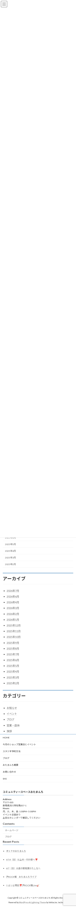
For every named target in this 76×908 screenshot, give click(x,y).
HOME (6, 737)
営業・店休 (13, 725)
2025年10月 (14, 636)
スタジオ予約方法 (11, 751)
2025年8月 (13, 648)
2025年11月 (14, 631)
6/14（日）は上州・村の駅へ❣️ (22, 859)
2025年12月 (14, 625)
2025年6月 (13, 660)
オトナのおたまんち (16, 851)
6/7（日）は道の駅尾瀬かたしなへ (23, 868)
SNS (5, 778)
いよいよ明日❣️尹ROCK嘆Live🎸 (22, 885)
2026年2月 (13, 613)
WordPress (24, 902)
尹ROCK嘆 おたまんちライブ (21, 876)
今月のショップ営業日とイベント (19, 744)
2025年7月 (13, 654)
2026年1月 (13, 619)
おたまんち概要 (10, 765)
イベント (12, 713)
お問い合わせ (9, 771)
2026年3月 (13, 608)
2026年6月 (13, 596)
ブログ (10, 719)
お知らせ (12, 708)
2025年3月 (10, 557)
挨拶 (9, 731)
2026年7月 (13, 590)
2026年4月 (13, 602)
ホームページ (11, 830)
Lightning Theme (38, 902)
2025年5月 (10, 544)
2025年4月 (10, 551)
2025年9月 (13, 642)
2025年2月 (10, 564)
